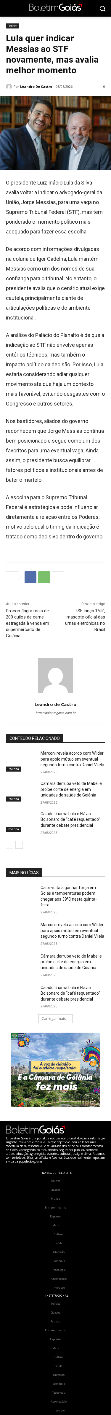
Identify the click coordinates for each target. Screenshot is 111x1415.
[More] (58, 577)
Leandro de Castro (36, 86)
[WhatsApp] (44, 577)
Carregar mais (54, 1018)
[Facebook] (30, 577)
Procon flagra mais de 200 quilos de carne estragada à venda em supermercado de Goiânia (27, 623)
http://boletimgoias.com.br (55, 713)
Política (12, 26)
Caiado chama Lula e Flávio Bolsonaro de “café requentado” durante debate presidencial (70, 819)
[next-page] (19, 845)
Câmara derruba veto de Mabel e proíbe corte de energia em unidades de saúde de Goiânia (71, 789)
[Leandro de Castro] (10, 87)
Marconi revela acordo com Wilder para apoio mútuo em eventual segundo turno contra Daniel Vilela (72, 759)
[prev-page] (9, 845)
